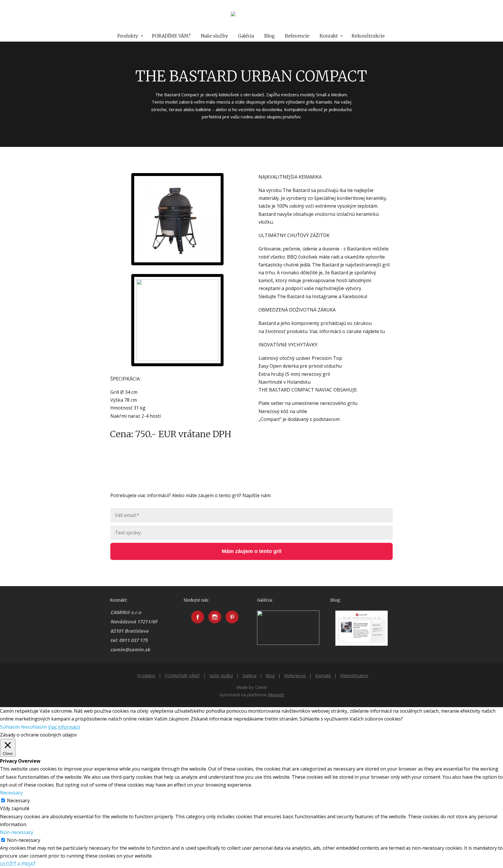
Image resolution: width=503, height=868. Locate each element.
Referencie (297, 36)
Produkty (127, 36)
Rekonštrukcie (368, 36)
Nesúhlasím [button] (34, 727)
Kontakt (329, 36)
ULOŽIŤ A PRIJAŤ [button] (18, 864)
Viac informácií (64, 727)
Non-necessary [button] (16, 832)
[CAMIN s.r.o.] (251, 15)
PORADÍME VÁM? (171, 36)
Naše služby (214, 36)
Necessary (18, 800)
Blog (269, 36)
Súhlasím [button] (10, 727)
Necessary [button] (11, 792)
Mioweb (276, 695)
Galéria (246, 36)
